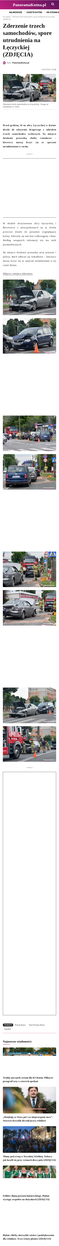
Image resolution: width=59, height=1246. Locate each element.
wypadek (7, 1029)
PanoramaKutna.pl (20, 63)
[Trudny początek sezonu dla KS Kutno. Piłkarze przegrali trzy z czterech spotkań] (29, 1060)
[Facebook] (6, 116)
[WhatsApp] (19, 116)
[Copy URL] (32, 116)
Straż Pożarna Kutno (37, 1025)
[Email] (25, 116)
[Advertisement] (29, 187)
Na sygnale (6, 17)
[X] (12, 116)
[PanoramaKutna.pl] (5, 62)
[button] (52, 4)
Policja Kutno (20, 1025)
